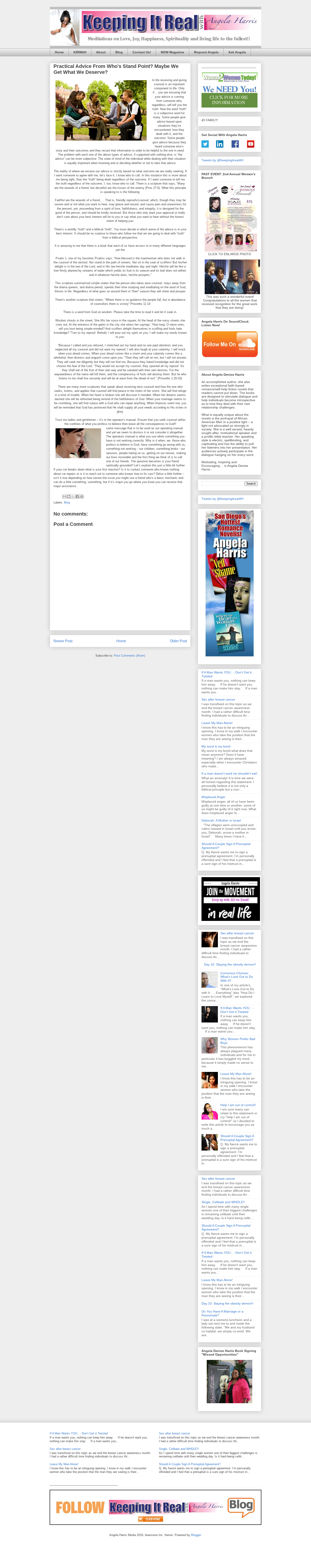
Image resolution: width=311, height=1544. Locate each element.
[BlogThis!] (68, 496)
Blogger (196, 1535)
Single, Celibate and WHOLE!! (223, 1202)
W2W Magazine (172, 52)
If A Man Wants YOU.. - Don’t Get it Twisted (236, 1010)
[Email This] (64, 496)
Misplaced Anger (213, 797)
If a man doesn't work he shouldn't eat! (229, 773)
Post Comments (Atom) (129, 655)
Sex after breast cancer (218, 699)
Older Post (178, 641)
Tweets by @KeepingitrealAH (222, 160)
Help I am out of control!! (238, 1105)
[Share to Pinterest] (81, 496)
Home (59, 52)
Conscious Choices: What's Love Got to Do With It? (236, 977)
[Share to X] (73, 496)
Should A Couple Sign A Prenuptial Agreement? (237, 1138)
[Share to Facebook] (77, 496)
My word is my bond (215, 746)
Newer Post (63, 641)
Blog (119, 52)
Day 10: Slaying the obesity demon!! (230, 964)
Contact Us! (142, 52)
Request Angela (206, 52)
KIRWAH (80, 52)
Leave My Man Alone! (217, 723)
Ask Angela (237, 52)
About (101, 52)
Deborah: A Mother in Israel (221, 820)
